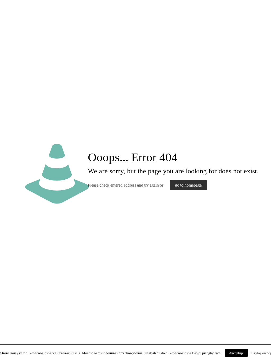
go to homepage (188, 185)
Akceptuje (236, 353)
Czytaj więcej (261, 353)
